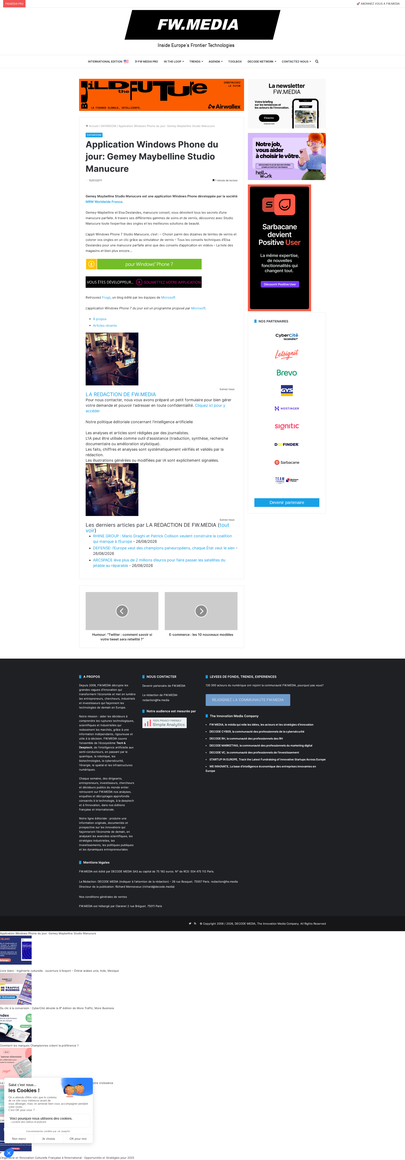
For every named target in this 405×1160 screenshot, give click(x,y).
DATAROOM (108, 126)
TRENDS (194, 61)
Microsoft (168, 297)
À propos (100, 319)
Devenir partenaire (287, 502)
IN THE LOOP (172, 61)
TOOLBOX (235, 61)
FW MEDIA (216, 724)
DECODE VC (217, 752)
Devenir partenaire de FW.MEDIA (163, 685)
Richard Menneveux (128, 886)
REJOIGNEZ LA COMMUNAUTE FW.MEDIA (248, 700)
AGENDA (214, 61)
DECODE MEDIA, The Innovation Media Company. (267, 923)
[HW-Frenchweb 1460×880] (287, 179)
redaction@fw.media (155, 700)
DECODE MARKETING (223, 745)
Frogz (106, 297)
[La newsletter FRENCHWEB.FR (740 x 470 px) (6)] (287, 127)
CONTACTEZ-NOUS (295, 61)
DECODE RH (217, 738)
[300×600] (279, 310)
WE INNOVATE (218, 766)
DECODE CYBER (220, 731)
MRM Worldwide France (104, 202)
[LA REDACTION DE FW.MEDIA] (112, 384)
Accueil (93, 126)
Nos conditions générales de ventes (103, 896)
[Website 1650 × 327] (161, 94)
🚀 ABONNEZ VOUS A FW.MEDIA (378, 3)
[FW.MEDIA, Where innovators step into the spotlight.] (202, 31)
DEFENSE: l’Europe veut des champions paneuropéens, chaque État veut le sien (164, 548)
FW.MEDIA (104, 685)
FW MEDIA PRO (147, 61)
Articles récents (105, 325)
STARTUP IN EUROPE (223, 759)
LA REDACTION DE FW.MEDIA (121, 394)
